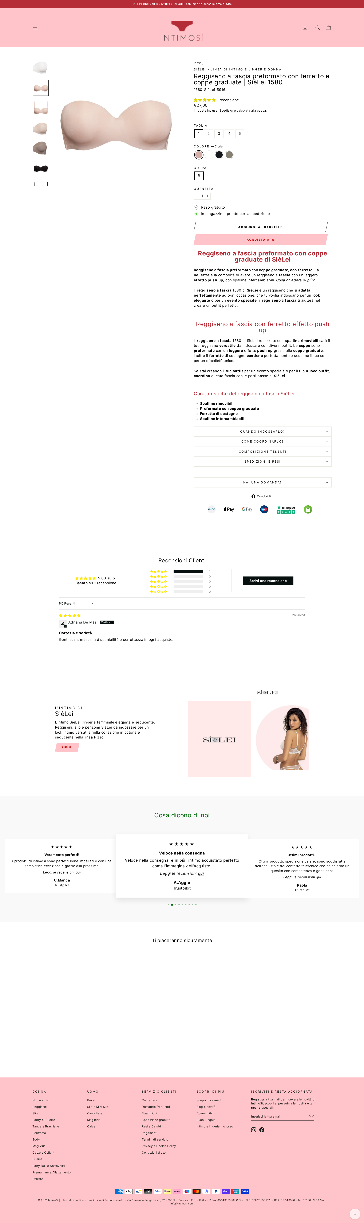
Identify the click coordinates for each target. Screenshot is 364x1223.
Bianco (209, 155)
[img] (70, 615)
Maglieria (39, 1146)
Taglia (200, 125)
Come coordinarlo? (262, 441)
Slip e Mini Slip (97, 1106)
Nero (219, 155)
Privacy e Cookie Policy (159, 1146)
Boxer (91, 1100)
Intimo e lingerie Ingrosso (215, 1126)
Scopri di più (68, 1020)
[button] (205, 100)
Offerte (37, 1179)
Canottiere (94, 1113)
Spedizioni (149, 1113)
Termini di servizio (155, 1139)
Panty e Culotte (43, 1120)
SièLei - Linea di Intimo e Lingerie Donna (238, 69)
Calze (91, 1126)
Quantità (203, 188)
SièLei (67, 747)
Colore (208, 146)
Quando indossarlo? (262, 431)
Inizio (198, 63)
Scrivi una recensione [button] (268, 581)
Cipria (199, 155)
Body (36, 1139)
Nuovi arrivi (40, 1100)
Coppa (200, 168)
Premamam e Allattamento (51, 1172)
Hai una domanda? (262, 482)
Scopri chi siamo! (209, 1100)
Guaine (37, 1159)
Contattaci (149, 1100)
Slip (35, 1113)
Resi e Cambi (151, 1126)
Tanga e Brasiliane (45, 1126)
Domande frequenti (156, 1106)
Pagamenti (149, 1133)
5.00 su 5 (106, 578)
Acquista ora (261, 239)
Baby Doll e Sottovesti (48, 1166)
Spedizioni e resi (263, 461)
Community (205, 1113)
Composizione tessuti (263, 451)
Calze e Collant (43, 1152)
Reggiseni (39, 1106)
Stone (229, 155)
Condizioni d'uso (154, 1152)
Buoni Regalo (206, 1120)
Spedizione (227, 110)
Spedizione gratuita (156, 1120)
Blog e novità (206, 1106)
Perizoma (39, 1133)
